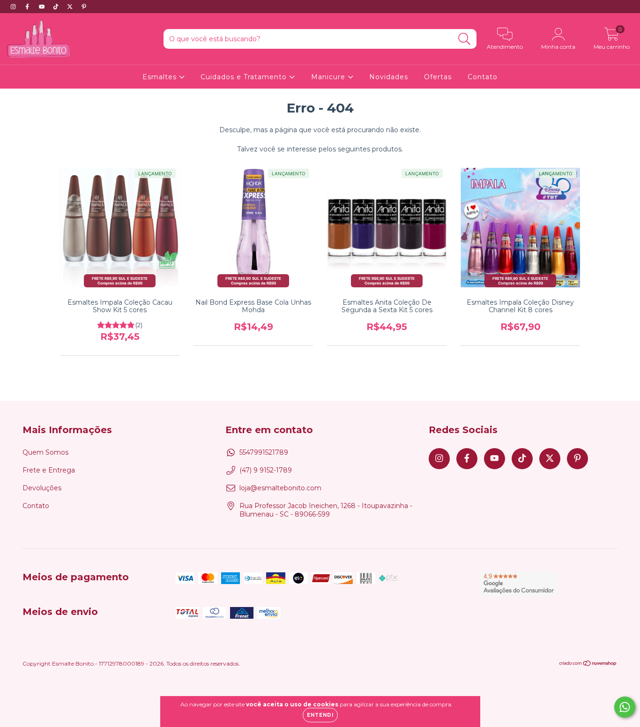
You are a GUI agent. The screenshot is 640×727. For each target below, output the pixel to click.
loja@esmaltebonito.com (280, 488)
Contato (483, 77)
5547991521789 (263, 452)
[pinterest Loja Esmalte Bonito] (84, 6)
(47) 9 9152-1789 (265, 470)
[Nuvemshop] (588, 664)
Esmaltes (160, 77)
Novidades (388, 77)
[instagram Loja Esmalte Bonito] (14, 6)
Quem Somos (45, 452)
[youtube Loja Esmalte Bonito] (43, 6)
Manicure (329, 77)
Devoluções (41, 488)
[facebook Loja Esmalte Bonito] (28, 6)
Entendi (320, 715)
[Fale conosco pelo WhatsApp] (624, 707)
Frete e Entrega (48, 470)
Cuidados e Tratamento (245, 77)
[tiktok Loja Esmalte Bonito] (57, 6)
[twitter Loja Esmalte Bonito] (71, 6)
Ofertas (438, 77)
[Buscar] (465, 39)
